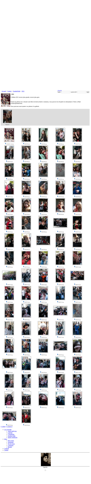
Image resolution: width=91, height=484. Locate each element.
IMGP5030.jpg (10, 214)
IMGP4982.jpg (44, 161)
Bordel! (10, 447)
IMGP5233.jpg (78, 407)
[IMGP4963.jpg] (60, 135)
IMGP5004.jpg (44, 179)
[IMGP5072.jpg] (60, 223)
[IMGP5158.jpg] (60, 310)
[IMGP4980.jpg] (26, 152)
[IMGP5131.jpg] (26, 293)
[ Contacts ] (9, 426)
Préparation (7, 124)
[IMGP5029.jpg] (77, 188)
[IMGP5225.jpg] (77, 381)
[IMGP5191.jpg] (43, 346)
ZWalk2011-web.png (10, 144)
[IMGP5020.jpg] (26, 188)
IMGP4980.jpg (27, 161)
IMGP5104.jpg (44, 267)
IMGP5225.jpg (78, 390)
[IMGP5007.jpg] (60, 170)
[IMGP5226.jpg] (9, 398)
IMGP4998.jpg (10, 179)
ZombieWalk (16, 91)
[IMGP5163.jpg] (77, 311)
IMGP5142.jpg (78, 302)
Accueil (4, 91)
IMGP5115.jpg (10, 284)
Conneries (10, 445)
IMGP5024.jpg (61, 196)
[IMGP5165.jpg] (9, 328)
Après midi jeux (12, 431)
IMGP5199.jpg (10, 372)
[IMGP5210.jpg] (60, 363)
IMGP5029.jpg (78, 196)
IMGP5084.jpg (44, 249)
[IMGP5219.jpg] (26, 381)
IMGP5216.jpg (10, 390)
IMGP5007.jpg (61, 179)
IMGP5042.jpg (44, 214)
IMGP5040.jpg (27, 214)
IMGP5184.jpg (78, 337)
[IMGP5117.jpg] (26, 275)
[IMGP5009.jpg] (77, 170)
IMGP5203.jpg (27, 372)
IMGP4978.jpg (10, 161)
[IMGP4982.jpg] (43, 152)
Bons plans (11, 440)
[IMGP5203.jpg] (26, 363)
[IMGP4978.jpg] (9, 152)
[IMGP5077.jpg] (9, 240)
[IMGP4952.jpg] (26, 416)
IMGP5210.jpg (61, 372)
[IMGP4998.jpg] (9, 170)
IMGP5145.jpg (10, 319)
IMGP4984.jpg (61, 161)
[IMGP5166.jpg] (26, 328)
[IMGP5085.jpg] (60, 240)
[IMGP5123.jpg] (77, 275)
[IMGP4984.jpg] (60, 152)
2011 (23, 91)
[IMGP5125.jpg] (9, 293)
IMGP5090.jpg (78, 249)
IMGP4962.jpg (44, 144)
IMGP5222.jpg (61, 390)
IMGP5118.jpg (44, 284)
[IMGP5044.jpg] (77, 205)
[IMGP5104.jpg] (43, 258)
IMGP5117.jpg (27, 284)
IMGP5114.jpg (78, 267)
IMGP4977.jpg (78, 144)
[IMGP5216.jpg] (9, 381)
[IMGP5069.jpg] (43, 223)
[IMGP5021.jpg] (43, 188)
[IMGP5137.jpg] (60, 293)
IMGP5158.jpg (61, 319)
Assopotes (10, 442)
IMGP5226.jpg (10, 407)
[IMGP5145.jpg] (9, 311)
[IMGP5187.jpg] (9, 346)
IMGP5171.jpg (61, 337)
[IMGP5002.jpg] (26, 170)
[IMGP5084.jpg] (43, 240)
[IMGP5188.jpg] (26, 346)
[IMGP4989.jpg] (77, 152)
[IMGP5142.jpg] (77, 293)
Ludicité (10, 432)
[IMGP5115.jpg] (9, 275)
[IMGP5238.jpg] (9, 416)
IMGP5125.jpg (10, 302)
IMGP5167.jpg (44, 337)
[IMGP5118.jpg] (43, 275)
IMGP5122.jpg (61, 284)
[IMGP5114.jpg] (77, 258)
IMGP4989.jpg (78, 161)
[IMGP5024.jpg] (60, 188)
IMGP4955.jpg (27, 144)
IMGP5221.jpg (44, 390)
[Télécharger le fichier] (5, 144)
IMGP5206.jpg (44, 372)
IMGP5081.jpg (27, 249)
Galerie (9, 91)
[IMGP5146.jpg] (26, 311)
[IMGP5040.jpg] (26, 205)
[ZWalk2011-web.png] (9, 135)
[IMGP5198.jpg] (77, 346)
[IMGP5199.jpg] (9, 363)
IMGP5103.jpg (27, 267)
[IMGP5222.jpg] (60, 381)
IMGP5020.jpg (27, 196)
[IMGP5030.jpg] (9, 205)
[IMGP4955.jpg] (26, 135)
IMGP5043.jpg (61, 214)
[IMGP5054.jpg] (9, 223)
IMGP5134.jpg (44, 302)
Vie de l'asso (11, 444)
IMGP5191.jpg (44, 354)
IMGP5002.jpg (27, 179)
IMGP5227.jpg (27, 407)
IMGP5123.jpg (78, 284)
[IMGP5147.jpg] (43, 311)
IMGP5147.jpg (44, 319)
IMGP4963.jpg (61, 144)
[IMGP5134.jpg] (43, 293)
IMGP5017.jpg (10, 196)
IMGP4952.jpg (27, 425)
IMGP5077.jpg (10, 249)
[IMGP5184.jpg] (77, 328)
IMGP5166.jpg (27, 337)
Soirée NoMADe (12, 437)
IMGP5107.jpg (61, 267)
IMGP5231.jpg (44, 407)
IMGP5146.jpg (27, 319)
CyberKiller (11, 434)
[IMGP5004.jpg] (43, 170)
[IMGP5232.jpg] (60, 398)
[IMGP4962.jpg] (43, 135)
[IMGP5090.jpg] (77, 240)
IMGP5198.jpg (78, 354)
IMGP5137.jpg (61, 302)
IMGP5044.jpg (78, 214)
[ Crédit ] (3, 426)
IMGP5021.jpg (44, 196)
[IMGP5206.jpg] (43, 363)
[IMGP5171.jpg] (60, 328)
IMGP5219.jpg (27, 390)
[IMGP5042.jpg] (43, 205)
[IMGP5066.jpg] (26, 223)
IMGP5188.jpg (27, 354)
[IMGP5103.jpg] (26, 258)
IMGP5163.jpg (78, 319)
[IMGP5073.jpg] (77, 223)
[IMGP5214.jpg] (77, 363)
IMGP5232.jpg (61, 407)
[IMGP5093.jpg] (9, 258)
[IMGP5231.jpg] (43, 398)
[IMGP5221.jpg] (43, 381)
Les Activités (7, 429)
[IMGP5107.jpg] (60, 258)
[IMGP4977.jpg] (77, 135)
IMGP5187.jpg (10, 354)
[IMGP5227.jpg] (26, 398)
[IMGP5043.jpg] (60, 205)
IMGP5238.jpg (10, 425)
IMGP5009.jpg (78, 179)
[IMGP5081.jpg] (26, 240)
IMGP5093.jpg (10, 267)
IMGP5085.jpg (61, 249)
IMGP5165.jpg (10, 337)
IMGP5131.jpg (27, 302)
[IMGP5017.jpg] (9, 188)
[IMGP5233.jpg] (77, 398)
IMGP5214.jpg (78, 372)
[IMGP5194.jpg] (60, 346)
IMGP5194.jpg (61, 354)
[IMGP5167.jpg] (43, 328)
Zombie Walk (11, 436)
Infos (5, 439)
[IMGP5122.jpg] (60, 275)
